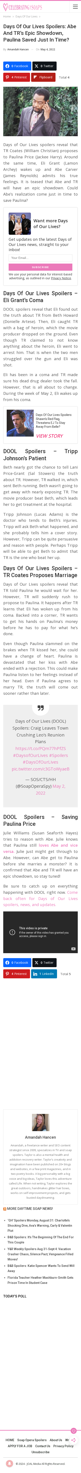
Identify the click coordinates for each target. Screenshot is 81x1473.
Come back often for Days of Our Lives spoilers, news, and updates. (40, 898)
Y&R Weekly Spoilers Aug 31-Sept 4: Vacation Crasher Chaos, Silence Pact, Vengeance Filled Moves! (40, 1254)
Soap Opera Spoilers (32, 1440)
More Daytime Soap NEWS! (30, 1209)
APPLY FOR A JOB (20, 1446)
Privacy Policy (63, 1446)
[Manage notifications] (9, 1463)
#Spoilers (58, 755)
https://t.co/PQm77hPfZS (40, 748)
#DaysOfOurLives (40, 762)
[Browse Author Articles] (40, 1122)
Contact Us (42, 1446)
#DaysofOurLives (30, 755)
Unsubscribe (40, 1452)
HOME (10, 1440)
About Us (56, 1440)
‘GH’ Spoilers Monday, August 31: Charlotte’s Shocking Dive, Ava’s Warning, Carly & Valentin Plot (40, 1225)
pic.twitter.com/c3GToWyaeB (41, 769)
